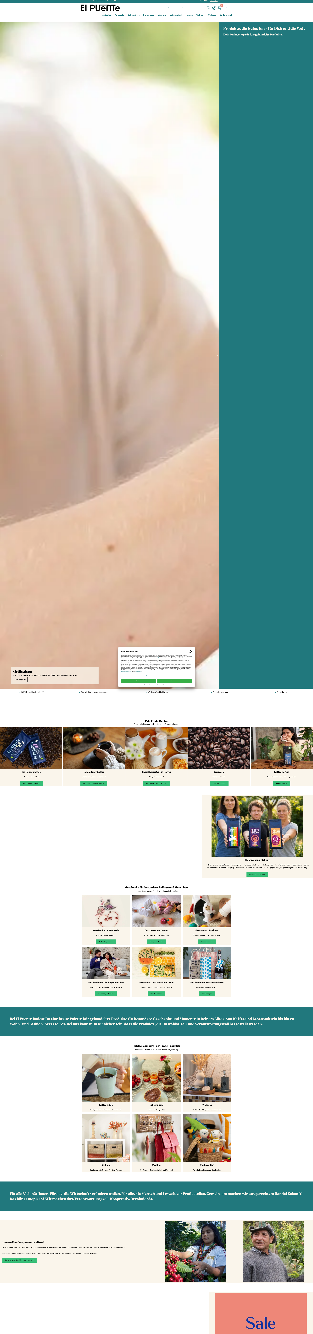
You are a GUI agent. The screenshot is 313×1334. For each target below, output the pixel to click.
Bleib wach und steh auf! (257, 860)
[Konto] (215, 9)
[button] (228, 8)
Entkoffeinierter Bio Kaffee (156, 772)
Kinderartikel (207, 1165)
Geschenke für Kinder (207, 930)
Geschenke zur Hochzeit (106, 930)
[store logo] (90, 8)
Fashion (156, 1165)
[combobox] (188, 7)
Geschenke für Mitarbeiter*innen (207, 982)
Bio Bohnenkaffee (31, 772)
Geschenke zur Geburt (156, 930)
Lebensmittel (156, 1105)
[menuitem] (107, 15)
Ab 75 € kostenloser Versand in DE (104, 1)
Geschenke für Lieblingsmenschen (106, 982)
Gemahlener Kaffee (94, 772)
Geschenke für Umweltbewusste (156, 982)
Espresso (219, 772)
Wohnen (106, 1165)
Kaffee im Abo (281, 772)
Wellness (207, 1105)
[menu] (156, 15)
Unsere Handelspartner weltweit (23, 1242)
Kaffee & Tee (106, 1105)
